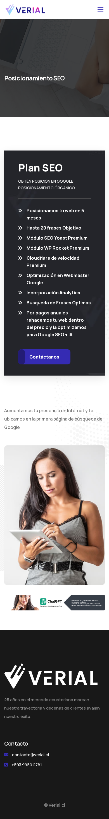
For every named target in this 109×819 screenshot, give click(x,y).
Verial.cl (57, 805)
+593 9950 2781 (26, 765)
